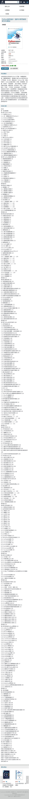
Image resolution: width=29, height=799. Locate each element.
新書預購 (21, 6)
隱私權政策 (25, 792)
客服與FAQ (13, 792)
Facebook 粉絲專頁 (5, 792)
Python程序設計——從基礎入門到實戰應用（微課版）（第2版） (8, 785)
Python (10, 63)
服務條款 (14, 793)
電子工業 (11, 50)
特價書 (7, 14)
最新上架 (7, 6)
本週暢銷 (7, 10)
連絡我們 (19, 792)
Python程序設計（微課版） (20, 784)
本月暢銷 (21, 10)
